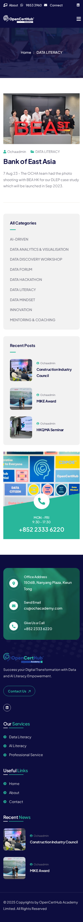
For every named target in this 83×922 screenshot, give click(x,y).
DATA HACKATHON (26, 279)
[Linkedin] (78, 5)
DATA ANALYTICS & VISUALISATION (39, 249)
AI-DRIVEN (19, 239)
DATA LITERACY (49, 52)
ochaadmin (16, 151)
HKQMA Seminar (50, 429)
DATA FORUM (21, 269)
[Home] (18, 19)
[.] (79, 19)
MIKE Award (46, 401)
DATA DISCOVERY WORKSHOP (36, 259)
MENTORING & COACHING (32, 319)
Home (26, 52)
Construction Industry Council (54, 842)
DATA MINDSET (22, 299)
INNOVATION (21, 309)
